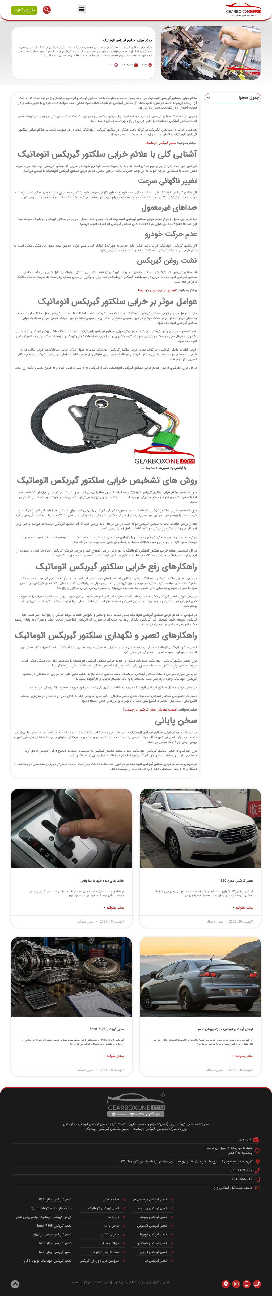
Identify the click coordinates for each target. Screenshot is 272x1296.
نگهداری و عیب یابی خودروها (157, 290)
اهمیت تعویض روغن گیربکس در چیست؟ (150, 709)
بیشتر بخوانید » (243, 907)
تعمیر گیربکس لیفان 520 (55, 1243)
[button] (82, 9)
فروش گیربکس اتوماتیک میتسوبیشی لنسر (225, 1029)
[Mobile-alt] (246, 1284)
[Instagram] (236, 1284)
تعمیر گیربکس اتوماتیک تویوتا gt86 (47, 1260)
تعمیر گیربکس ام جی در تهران (52, 1234)
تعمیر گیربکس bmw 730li (107, 1029)
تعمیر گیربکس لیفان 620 (55, 1252)
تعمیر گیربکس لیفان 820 (237, 880)
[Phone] (257, 1284)
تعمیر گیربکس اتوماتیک (160, 142)
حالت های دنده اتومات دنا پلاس (102, 880)
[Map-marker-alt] (226, 1284)
